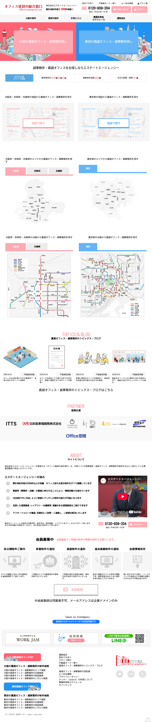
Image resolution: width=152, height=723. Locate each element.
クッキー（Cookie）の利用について (76, 680)
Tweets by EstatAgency (64, 617)
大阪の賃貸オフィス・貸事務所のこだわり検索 (26, 678)
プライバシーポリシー (69, 677)
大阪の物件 (31, 18)
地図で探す (38, 123)
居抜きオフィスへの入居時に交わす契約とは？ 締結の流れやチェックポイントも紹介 (129, 380)
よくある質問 (127, 3)
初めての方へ (88, 3)
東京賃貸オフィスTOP (22, 686)
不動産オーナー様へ (107, 3)
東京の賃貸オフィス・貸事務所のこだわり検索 (26, 708)
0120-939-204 (99, 8)
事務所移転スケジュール (98, 18)
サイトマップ (65, 685)
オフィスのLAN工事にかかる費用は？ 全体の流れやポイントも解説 (19, 379)
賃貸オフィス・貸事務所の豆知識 (74, 671)
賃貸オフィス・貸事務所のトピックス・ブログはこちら (76, 389)
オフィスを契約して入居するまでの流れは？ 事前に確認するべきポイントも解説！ (56, 380)
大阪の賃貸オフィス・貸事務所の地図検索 (23, 676)
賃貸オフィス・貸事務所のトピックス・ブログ (81, 666)
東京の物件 (53, 18)
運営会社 (121, 18)
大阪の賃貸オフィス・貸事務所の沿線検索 (23, 673)
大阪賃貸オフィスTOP (22, 657)
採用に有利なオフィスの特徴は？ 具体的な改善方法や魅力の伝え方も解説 (93, 379)
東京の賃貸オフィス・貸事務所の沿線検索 (23, 702)
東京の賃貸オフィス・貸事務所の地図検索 (23, 705)
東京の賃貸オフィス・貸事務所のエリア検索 (24, 699)
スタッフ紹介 (65, 660)
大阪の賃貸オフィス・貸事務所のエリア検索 (24, 670)
